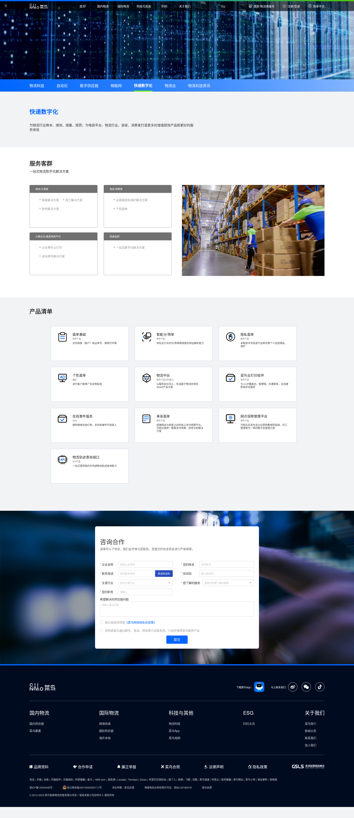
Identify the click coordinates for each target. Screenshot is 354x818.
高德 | (181, 779)
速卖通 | (112, 779)
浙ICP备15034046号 (41, 787)
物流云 (170, 85)
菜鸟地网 (174, 738)
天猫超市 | (56, 779)
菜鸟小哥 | (250, 779)
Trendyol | (133, 779)
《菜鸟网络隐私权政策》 (141, 622)
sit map (4, 805)
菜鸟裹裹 (35, 731)
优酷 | (195, 779)
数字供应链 (89, 85)
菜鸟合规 (172, 766)
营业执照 (207, 787)
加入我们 (310, 745)
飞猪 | (188, 779)
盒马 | (90, 779)
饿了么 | (172, 779)
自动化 (62, 85)
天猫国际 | (68, 779)
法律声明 (216, 766)
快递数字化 (143, 85)
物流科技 (37, 85)
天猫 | (40, 779)
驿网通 (273, 779)
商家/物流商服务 (264, 6)
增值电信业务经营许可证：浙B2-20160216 (168, 787)
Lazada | (122, 779)
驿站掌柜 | (263, 779)
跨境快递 (105, 723)
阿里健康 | (80, 779)
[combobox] (143, 582)
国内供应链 (37, 723)
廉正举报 (128, 766)
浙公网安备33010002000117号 (84, 787)
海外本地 (105, 738)
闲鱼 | (47, 779)
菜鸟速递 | (205, 779)
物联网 (116, 85)
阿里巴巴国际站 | (158, 779)
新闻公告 (310, 731)
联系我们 (310, 738)
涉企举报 (117, 787)
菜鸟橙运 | (238, 779)
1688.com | (100, 779)
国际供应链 (106, 731)
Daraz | (144, 779)
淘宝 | (33, 779)
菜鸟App (174, 731)
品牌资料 (41, 766)
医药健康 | (226, 779)
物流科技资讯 (199, 85)
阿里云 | (216, 779)
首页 (82, 6)
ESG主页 (249, 723)
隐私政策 (260, 766)
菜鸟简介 (310, 723)
